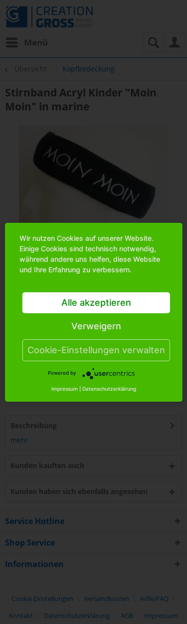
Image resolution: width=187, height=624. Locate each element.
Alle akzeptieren (96, 302)
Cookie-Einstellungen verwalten (96, 350)
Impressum (64, 389)
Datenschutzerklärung (109, 389)
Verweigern (96, 326)
